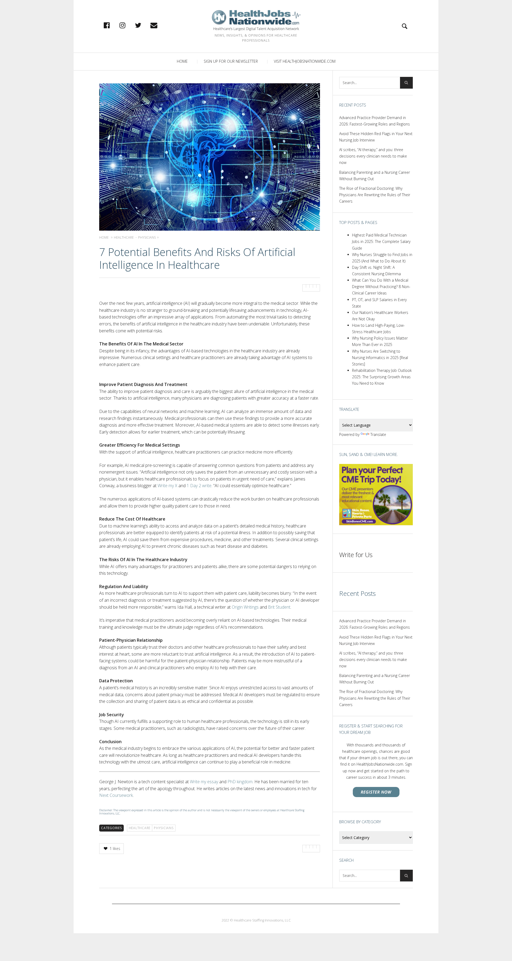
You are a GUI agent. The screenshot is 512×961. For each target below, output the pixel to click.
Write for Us (356, 554)
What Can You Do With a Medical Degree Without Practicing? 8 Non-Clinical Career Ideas (381, 287)
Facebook (112, 25)
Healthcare (140, 828)
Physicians (164, 828)
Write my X (167, 486)
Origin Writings (245, 607)
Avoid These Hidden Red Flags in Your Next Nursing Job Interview (376, 137)
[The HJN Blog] (256, 20)
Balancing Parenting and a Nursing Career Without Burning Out (374, 175)
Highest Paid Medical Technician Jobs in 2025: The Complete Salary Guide (381, 241)
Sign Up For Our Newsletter (231, 61)
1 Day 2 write (199, 486)
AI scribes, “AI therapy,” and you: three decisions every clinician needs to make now (373, 156)
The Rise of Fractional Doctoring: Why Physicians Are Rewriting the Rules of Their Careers (374, 195)
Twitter (143, 25)
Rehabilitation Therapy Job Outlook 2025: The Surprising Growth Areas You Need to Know (382, 377)
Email (159, 25)
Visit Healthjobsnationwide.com (304, 61)
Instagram (128, 25)
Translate (378, 434)
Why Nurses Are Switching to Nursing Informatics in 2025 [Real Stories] (380, 358)
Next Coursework (116, 795)
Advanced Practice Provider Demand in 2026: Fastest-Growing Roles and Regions (374, 121)
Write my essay (204, 782)
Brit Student (279, 607)
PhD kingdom (240, 782)
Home (182, 61)
